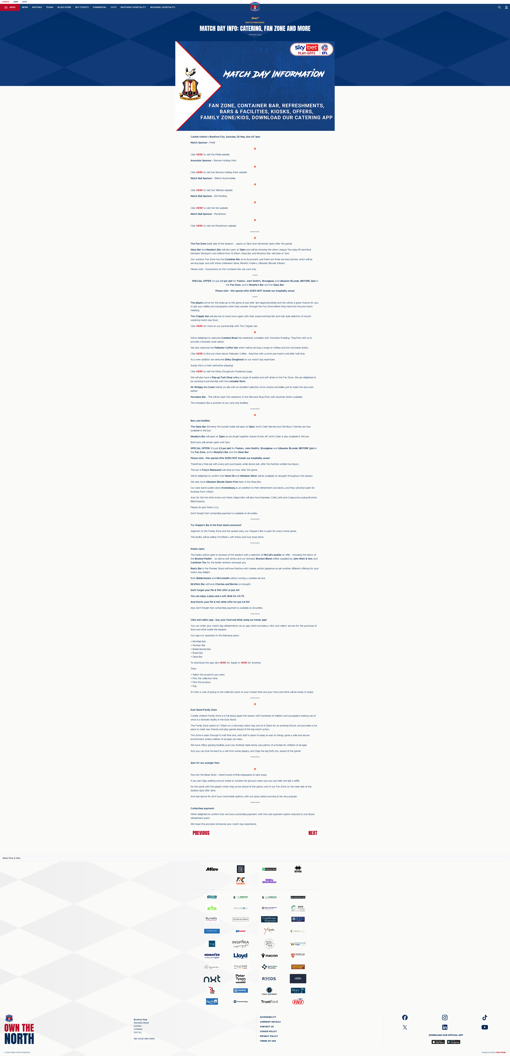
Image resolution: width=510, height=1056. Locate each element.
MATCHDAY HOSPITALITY (133, 7)
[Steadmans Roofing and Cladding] (240, 990)
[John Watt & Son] (269, 944)
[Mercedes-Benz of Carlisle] (212, 966)
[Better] (212, 908)
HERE (199, 155)
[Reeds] (269, 978)
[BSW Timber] (298, 908)
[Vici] (298, 1001)
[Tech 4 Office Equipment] (212, 1001)
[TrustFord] (269, 1001)
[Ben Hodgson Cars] (298, 897)
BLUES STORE (64, 7)
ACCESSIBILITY (268, 1017)
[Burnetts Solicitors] (212, 919)
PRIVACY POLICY (269, 1036)
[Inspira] (240, 944)
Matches (37, 7)
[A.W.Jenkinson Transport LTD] (240, 897)
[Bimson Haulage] (240, 908)
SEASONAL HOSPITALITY (162, 7)
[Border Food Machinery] (269, 908)
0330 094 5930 (144, 1039)
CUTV (24, 2)
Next (313, 833)
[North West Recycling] (269, 966)
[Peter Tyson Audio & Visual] (240, 978)
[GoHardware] (240, 931)
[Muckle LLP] (240, 967)
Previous (201, 833)
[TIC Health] (240, 881)
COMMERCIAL (100, 7)
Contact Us (267, 1027)
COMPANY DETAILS (270, 1022)
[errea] (298, 869)
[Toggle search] (499, 7)
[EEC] (298, 919)
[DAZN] (240, 869)
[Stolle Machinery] (269, 990)
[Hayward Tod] (212, 943)
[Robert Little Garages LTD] (212, 990)
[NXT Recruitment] (212, 978)
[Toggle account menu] (506, 7)
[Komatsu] (212, 955)
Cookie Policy (268, 1032)
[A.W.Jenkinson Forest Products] (269, 897)
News (25, 7)
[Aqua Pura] (212, 897)
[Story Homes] (298, 990)
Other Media (501, 1052)
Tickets (5, 2)
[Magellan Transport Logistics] (298, 955)
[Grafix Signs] (269, 931)
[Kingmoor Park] (298, 943)
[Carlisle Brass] (240, 919)
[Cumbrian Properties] (269, 919)
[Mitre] (212, 869)
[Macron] (269, 955)
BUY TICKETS (82, 7)
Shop (15, 2)
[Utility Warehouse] (269, 881)
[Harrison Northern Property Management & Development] (298, 931)
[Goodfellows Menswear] (212, 931)
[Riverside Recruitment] (298, 978)
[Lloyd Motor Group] (240, 955)
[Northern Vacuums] (298, 966)
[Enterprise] (269, 869)
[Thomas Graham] (240, 1001)
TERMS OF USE (268, 1041)
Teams (49, 7)
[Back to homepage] (255, 6)
